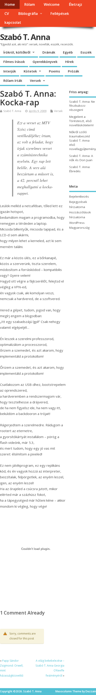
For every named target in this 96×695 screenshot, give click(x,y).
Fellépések (59, 13)
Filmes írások (14, 61)
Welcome (52, 4)
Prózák (73, 71)
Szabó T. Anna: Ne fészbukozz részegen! (82, 106)
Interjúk (9, 71)
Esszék (86, 52)
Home (9, 4)
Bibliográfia (28, 13)
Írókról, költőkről (16, 52)
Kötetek (30, 71)
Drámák (48, 52)
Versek (35, 80)
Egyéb (68, 52)
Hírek (69, 61)
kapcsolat (12, 22)
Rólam (29, 4)
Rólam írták (12, 80)
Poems (54, 71)
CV (6, 13)
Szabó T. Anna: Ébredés (79, 169)
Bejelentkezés (79, 196)
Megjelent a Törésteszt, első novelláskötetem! (81, 121)
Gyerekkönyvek (45, 61)
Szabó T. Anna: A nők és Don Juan (81, 158)
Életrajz (75, 4)
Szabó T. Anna (25, 37)
